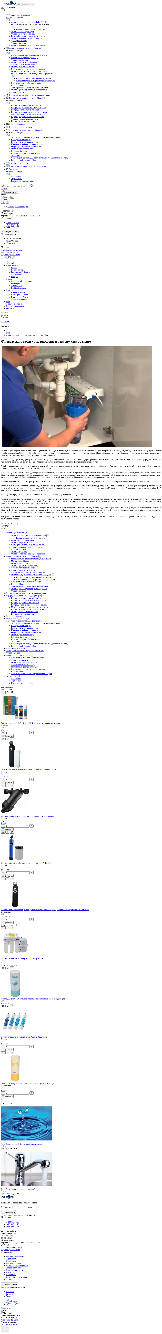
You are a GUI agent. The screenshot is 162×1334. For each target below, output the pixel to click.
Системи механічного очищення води (27, 658)
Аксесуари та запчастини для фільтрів (25, 130)
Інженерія (15, 283)
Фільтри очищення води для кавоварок (28, 45)
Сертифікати (16, 274)
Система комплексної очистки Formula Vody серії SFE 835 (26, 863)
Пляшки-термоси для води (22, 181)
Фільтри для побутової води (18, 655)
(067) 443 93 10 (12, 225)
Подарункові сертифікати (17, 1277)
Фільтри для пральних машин (24, 662)
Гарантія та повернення (16, 306)
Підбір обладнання (19, 288)
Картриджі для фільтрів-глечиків (25, 110)
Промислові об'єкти (19, 297)
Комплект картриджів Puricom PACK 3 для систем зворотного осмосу (31, 723)
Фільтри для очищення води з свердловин (29, 90)
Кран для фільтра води (21, 140)
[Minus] (3, 732)
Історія (14, 267)
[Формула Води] (7, 1198)
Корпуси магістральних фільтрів (25, 160)
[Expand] (29, 533)
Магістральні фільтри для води (24, 58)
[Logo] (10, 5)
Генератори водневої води (20, 127)
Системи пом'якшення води (23, 664)
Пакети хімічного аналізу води (24, 142)
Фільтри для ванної (19, 60)
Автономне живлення (18, 163)
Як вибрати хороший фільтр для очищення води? (22, 1144)
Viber (11, 1304)
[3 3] (15, 767)
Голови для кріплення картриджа (30, 29)
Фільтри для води (13, 653)
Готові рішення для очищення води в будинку (31, 55)
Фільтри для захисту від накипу (24, 62)
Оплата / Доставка (14, 304)
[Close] (3, 9)
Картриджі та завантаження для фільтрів (26, 98)
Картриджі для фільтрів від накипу (26, 105)
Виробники (11, 1275)
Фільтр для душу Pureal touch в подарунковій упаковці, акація (27, 1083)
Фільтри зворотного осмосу (23, 34)
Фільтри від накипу (19, 660)
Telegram (13, 1301)
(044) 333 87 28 (12, 227)
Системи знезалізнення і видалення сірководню (31, 674)
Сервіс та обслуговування (22, 281)
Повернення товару (14, 1270)
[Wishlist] (7, 692)
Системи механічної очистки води (26, 83)
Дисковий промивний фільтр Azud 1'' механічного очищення (27, 816)
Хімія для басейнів (19, 151)
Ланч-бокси (16, 176)
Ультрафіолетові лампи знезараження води (29, 87)
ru (12, 197)
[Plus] (31, 732)
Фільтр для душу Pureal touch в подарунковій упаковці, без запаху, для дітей (33, 999)
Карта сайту (11, 1272)
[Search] (31, 186)
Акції (11, 263)
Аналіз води (16, 286)
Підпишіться (30, 1215)
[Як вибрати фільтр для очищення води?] (26, 1187)
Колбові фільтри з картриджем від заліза (33, 78)
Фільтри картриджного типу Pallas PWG (28, 22)
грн (3, 202)
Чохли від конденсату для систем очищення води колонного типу (39, 158)
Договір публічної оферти (17, 207)
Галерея (14, 277)
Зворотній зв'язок (13, 1268)
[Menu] (2, 5)
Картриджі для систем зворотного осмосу (29, 112)
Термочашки (16, 179)
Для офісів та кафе (19, 41)
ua (8, 197)
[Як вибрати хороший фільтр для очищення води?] (26, 1142)
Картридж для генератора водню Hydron (28, 107)
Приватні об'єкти (18, 292)
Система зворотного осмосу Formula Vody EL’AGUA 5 (24, 958)
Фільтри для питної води (20, 15)
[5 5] (15, 907)
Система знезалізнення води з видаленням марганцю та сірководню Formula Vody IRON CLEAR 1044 (45, 910)
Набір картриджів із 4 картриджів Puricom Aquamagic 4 (24, 1037)
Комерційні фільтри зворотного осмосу (28, 36)
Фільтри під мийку (19, 43)
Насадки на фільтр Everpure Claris (25, 153)
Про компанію (12, 265)
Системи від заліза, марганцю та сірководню (35, 81)
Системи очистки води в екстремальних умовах (30, 95)
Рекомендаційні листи (20, 272)
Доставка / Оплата (14, 1263)
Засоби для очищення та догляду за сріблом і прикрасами (35, 137)
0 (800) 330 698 (12, 222)
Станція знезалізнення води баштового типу (28, 166)
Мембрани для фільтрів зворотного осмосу (29, 114)
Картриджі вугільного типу (23, 121)
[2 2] (15, 814)
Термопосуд (14, 169)
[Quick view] (3, 692)
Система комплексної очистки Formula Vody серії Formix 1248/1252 (30, 770)
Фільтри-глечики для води (22, 31)
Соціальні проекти (17, 124)
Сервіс (9, 279)
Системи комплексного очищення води (28, 69)
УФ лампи (15, 155)
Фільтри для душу (19, 92)
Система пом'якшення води (23, 64)
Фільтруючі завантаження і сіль (24, 119)
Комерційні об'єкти (19, 295)
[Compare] (12, 692)
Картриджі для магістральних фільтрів (27, 117)
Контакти (10, 308)
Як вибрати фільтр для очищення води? (18, 1189)
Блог (8, 301)
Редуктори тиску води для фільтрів (26, 146)
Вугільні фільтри (18, 85)
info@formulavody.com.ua (12, 250)
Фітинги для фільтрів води (22, 149)
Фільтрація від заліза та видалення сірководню (31, 71)
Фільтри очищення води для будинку (25, 48)
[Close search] (3, 186)
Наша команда (17, 270)
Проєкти (10, 290)
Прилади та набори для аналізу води (27, 144)
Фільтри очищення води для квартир (27, 38)
